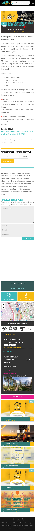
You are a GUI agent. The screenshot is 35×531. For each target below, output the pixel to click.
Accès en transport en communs (17, 324)
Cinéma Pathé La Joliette (15, 30)
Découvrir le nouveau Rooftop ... (12, 443)
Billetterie (17, 288)
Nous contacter (24, 522)
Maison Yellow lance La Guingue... (12, 465)
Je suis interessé (26, 299)
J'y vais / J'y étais (9, 299)
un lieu (14, 525)
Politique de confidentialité (12, 522)
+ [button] (3, 304)
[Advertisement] (17, 263)
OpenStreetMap (24, 320)
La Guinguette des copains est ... (12, 509)
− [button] (3, 307)
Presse (19, 525)
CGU (2, 522)
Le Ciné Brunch (8, 419)
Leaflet (16, 320)
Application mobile (21, 528)
